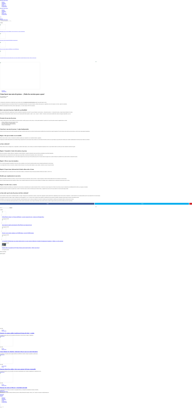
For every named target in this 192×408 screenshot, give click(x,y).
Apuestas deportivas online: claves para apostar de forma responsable (18, 369)
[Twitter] (0, 405)
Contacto (1, 18)
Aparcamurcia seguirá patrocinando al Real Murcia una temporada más (9, 40)
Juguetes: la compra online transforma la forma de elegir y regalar (17, 333)
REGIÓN (3, 398)
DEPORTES (4, 3)
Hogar (3, 330)
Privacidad (1, 395)
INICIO (3, 2)
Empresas (3, 90)
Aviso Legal (2, 394)
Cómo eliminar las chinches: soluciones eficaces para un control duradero (19, 351)
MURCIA (3, 397)
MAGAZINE (4, 5)
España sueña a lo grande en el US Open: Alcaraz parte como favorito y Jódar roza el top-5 (21, 247)
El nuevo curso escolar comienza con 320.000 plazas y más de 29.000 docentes (18, 233)
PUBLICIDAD (4, 6)
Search (11, 207)
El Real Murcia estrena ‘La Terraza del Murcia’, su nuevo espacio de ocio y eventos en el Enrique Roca (12, 31)
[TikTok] (0, 404)
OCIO (3, 4)
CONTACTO (4, 401)
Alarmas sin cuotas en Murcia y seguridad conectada (13, 387)
